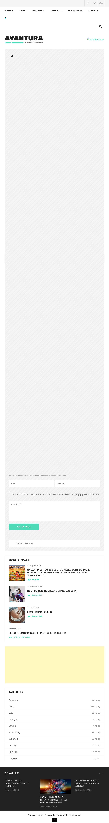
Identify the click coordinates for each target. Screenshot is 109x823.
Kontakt (93, 10)
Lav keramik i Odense (40, 612)
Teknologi (56, 10)
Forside (9, 10)
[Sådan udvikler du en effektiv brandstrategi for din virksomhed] (54, 786)
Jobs (23, 10)
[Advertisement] (54, 664)
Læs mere (76, 815)
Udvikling (25, 637)
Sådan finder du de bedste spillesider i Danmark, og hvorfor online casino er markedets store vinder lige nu (58, 572)
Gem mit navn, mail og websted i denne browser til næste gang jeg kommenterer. (55, 494)
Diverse (35, 580)
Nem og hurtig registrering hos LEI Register (37, 633)
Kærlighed (38, 10)
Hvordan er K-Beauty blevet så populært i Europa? (86, 783)
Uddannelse (75, 10)
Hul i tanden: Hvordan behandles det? (52, 591)
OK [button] (55, 819)
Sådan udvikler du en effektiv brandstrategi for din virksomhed (52, 800)
